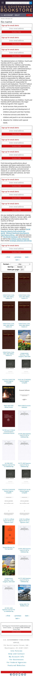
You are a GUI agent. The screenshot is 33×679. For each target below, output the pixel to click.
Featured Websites (16, 665)
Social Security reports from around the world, (15, 231)
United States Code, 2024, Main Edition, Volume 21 (24, 325)
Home (2, 18)
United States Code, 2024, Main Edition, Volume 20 (8, 325)
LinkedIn (25, 674)
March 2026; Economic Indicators (24, 406)
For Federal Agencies (16, 662)
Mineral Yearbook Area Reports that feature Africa (15, 234)
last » (17, 260)
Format (6, 264)
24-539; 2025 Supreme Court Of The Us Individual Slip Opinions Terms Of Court (24, 435)
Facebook (11, 674)
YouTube (19, 674)
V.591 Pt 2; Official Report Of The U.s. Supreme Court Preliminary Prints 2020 (24, 520)
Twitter (14, 674)
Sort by (11, 267)
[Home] (16, 11)
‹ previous (17, 257)
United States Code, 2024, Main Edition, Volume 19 (24, 296)
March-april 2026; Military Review (8, 406)
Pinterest (22, 674)
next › (27, 257)
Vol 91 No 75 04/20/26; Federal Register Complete (24, 381)
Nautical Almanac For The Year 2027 (9, 548)
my (7, 15)
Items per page (13, 269)
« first (8, 257)
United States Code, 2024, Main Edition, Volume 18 (8, 296)
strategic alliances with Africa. (21, 241)
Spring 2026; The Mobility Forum (24, 605)
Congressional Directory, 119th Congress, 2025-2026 (24, 354)
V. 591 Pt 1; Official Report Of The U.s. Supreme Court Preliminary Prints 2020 (8, 520)
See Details (16, 632)
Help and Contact (16, 654)
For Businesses (16, 659)
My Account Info (16, 657)
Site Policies (16, 651)
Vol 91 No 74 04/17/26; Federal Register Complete (8, 381)
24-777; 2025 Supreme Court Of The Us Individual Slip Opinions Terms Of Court (24, 580)
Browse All (9, 18)
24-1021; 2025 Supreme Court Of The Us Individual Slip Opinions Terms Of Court (8, 609)
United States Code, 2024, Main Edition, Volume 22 (8, 353)
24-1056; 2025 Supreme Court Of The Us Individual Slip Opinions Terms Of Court (8, 464)
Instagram (17, 674)
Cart (29, 15)
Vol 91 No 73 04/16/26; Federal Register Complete (8, 491)
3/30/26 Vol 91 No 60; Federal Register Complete (24, 491)
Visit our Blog (16, 672)
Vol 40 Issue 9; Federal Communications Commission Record (8, 431)
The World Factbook (10, 237)
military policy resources (20, 239)
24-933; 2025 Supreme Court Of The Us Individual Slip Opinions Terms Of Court (24, 550)
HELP (17, 15)
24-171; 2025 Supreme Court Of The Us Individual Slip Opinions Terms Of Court (24, 464)
